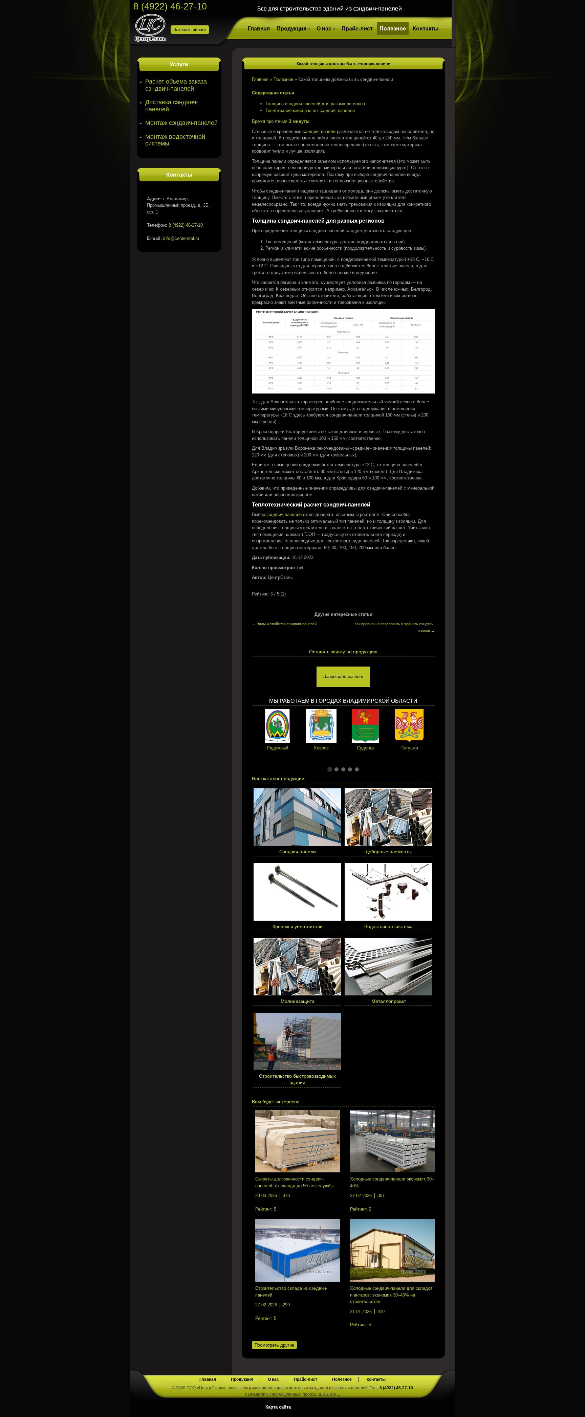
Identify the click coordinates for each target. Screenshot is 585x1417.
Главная (259, 28)
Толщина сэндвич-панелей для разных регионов (315, 103)
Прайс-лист (357, 28)
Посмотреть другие (274, 1345)
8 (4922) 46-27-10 (170, 6)
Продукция (291, 28)
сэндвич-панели (319, 131)
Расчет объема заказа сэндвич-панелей (176, 85)
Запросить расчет (343, 676)
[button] (329, 769)
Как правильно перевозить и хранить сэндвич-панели (394, 627)
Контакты (426, 28)
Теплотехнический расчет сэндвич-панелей (310, 110)
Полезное (393, 28)
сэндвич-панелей (284, 514)
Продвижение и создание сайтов (435, 1406)
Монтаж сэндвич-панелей (181, 122)
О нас (324, 28)
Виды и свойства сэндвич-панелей (284, 624)
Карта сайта (278, 1407)
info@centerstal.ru (181, 238)
